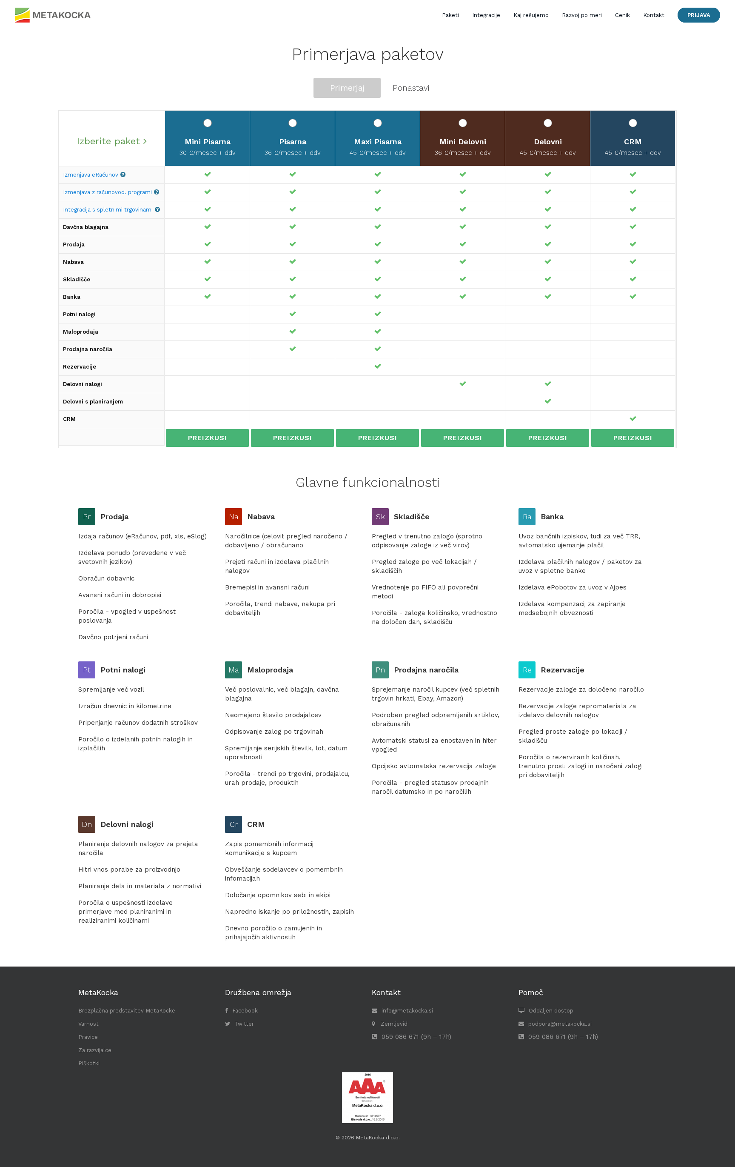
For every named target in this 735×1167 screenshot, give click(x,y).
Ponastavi (411, 88)
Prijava (698, 15)
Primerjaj (347, 88)
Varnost (88, 1024)
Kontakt (653, 15)
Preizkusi (207, 438)
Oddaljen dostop (551, 1010)
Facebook (245, 1010)
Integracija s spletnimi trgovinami (108, 209)
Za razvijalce (94, 1050)
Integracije (486, 15)
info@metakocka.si (407, 1010)
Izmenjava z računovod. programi (107, 192)
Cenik (622, 15)
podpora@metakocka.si (560, 1024)
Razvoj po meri (582, 15)
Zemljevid (393, 1024)
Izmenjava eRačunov (90, 175)
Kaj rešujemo (531, 15)
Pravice (88, 1037)
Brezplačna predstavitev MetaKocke (126, 1010)
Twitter (244, 1024)
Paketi (450, 15)
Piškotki (89, 1063)
